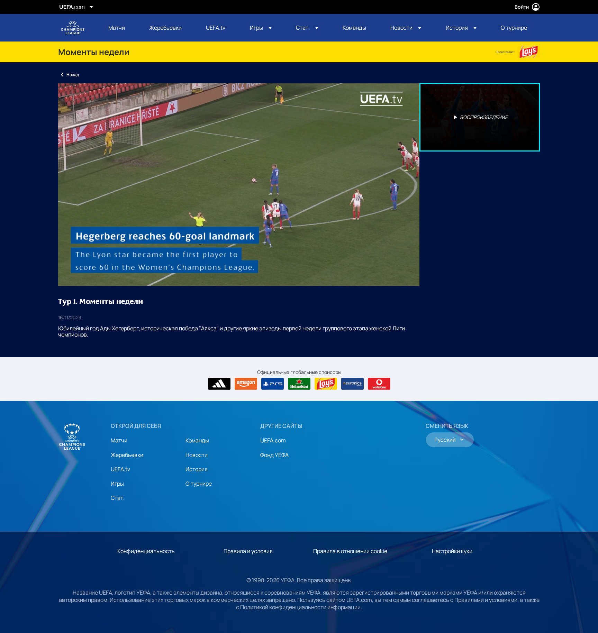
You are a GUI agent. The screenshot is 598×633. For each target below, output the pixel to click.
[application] (238, 184)
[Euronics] (352, 384)
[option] (479, 117)
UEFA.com (273, 440)
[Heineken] (299, 384)
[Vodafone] (379, 384)
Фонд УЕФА (274, 455)
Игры (117, 483)
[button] (260, 27)
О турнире (198, 483)
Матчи (119, 440)
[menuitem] (120, 27)
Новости (196, 455)
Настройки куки (452, 551)
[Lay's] (528, 52)
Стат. (118, 498)
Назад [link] (72, 74)
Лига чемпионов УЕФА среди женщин (72, 27)
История (196, 469)
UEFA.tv (120, 469)
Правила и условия (248, 551)
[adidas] (219, 384)
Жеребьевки (127, 455)
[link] (116, 27)
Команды (197, 440)
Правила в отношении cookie (350, 551)
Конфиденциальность (146, 551)
